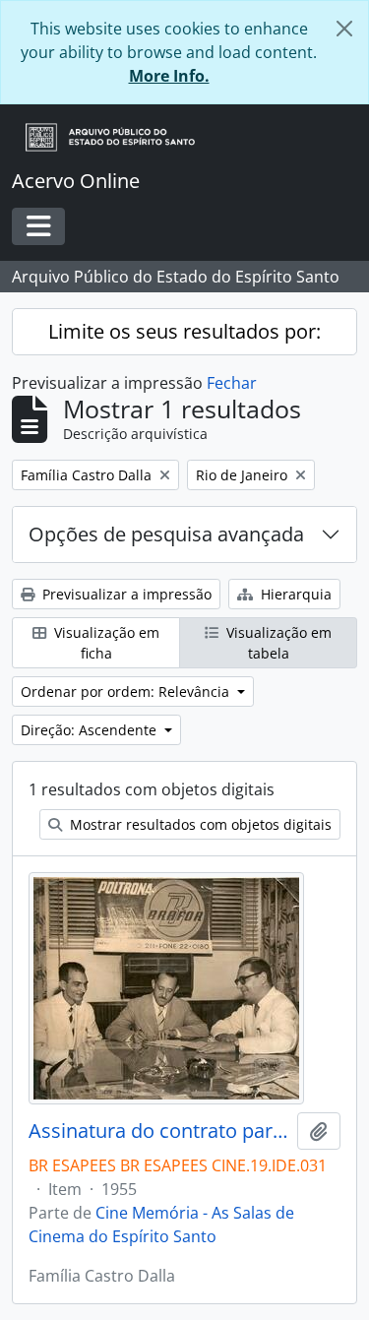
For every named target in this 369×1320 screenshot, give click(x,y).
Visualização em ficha (104, 642)
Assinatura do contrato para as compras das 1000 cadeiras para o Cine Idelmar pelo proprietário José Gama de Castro (159, 1131)
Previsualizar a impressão (125, 594)
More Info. (169, 76)
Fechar (232, 383)
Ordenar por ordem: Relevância (127, 691)
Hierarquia (294, 594)
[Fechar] (344, 28)
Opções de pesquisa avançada (166, 534)
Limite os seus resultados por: (184, 331)
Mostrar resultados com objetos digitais (199, 824)
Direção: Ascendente (90, 730)
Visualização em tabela (277, 642)
